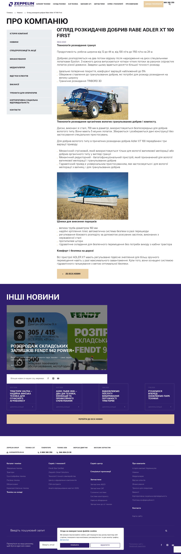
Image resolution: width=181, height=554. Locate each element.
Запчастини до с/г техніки (101, 504)
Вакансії (135, 492)
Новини (20, 13)
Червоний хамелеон (137, 546)
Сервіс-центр (96, 464)
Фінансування (138, 484)
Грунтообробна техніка (16, 476)
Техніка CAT (30, 448)
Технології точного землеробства (62, 476)
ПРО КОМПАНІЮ (132, 4)
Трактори (10, 472)
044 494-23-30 (65, 453)
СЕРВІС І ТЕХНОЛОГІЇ (115, 4)
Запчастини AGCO (97, 484)
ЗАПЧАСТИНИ (99, 4)
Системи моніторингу (99, 496)
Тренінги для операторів (142, 488)
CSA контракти (55, 484)
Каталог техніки (14, 464)
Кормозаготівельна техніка (18, 488)
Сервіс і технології (57, 464)
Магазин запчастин (102, 448)
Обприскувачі (12, 484)
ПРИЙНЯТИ (74, 545)
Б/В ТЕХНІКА (73, 4)
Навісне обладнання (98, 500)
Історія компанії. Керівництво (144, 468)
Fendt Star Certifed (56, 468)
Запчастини (95, 480)
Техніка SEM (62, 448)
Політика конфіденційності (143, 500)
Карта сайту (137, 516)
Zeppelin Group (13, 448)
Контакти (136, 508)
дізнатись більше (17, 407)
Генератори (46, 448)
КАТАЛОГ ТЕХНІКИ (43, 4)
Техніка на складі (14, 492)
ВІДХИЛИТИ (105, 545)
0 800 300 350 (168, 3)
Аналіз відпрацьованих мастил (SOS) (64, 488)
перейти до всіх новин (90, 419)
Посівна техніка (13, 480)
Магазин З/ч (86, 4)
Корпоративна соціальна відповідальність (149, 496)
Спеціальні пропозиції (100, 472)
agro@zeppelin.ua (16, 452)
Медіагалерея (138, 476)
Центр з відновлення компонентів (63, 480)
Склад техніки (59, 4)
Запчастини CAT (97, 488)
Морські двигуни (80, 448)
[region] (90, 539)
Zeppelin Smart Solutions (59, 472)
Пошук (170, 4)
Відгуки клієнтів (138, 480)
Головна (10, 13)
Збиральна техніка (14, 468)
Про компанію (138, 464)
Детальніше (64, 540)
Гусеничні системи (98, 492)
